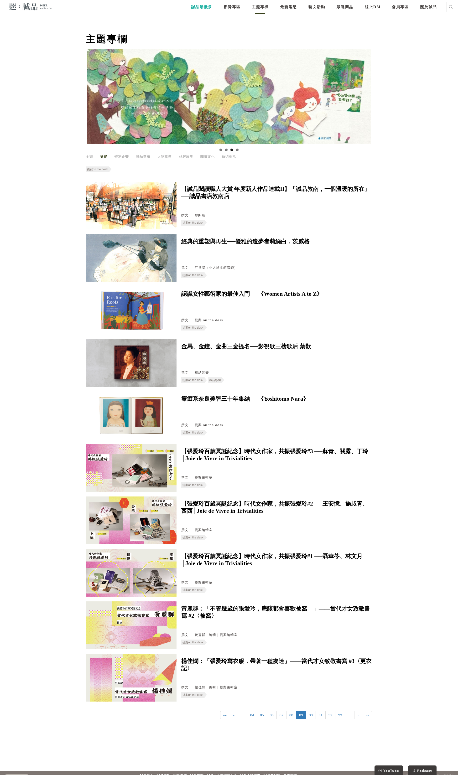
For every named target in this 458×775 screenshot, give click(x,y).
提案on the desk (97, 169)
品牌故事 (186, 156)
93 (340, 715)
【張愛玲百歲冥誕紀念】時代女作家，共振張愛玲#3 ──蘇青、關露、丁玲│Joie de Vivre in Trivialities (274, 454)
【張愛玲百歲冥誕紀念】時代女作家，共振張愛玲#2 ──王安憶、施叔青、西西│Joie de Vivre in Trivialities (274, 507)
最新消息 (288, 7)
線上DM (372, 7)
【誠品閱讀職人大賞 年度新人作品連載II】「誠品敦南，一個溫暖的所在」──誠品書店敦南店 (275, 192)
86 (272, 715)
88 (291, 715)
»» (367, 715)
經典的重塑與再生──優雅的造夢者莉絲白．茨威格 (245, 241)
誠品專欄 (143, 156)
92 (330, 715)
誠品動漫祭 (201, 7)
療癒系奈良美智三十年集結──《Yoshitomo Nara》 (245, 399)
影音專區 (232, 7)
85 (262, 715)
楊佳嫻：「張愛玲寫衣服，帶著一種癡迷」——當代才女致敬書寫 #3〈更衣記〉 (276, 664)
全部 (89, 156)
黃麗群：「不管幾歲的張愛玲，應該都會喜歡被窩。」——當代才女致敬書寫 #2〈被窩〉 (275, 612)
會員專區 (400, 7)
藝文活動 (316, 7)
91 (321, 715)
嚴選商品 (345, 7)
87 (281, 715)
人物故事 (164, 156)
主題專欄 (260, 7)
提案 (103, 156)
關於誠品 (428, 7)
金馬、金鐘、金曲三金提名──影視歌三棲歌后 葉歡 (246, 346)
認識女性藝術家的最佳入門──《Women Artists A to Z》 (252, 294)
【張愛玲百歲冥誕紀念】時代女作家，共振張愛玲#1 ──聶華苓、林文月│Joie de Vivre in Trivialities (272, 559)
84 (252, 715)
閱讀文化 (207, 156)
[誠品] (31, 6)
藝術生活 (229, 156)
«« (225, 715)
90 (311, 715)
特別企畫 (121, 156)
